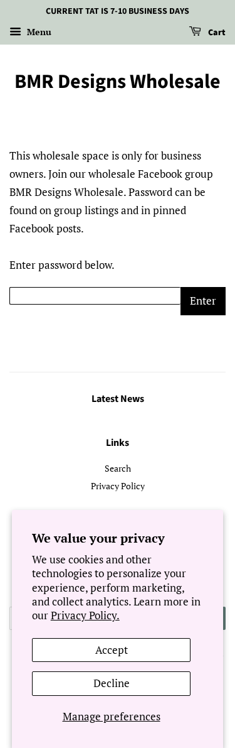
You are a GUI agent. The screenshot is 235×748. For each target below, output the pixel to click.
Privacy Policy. (85, 615)
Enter (203, 300)
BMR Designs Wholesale (117, 82)
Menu (37, 32)
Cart (216, 32)
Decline (111, 683)
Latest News (117, 399)
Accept (111, 649)
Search (118, 468)
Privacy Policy (118, 486)
